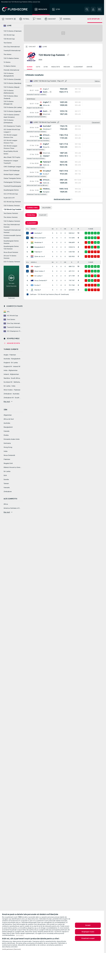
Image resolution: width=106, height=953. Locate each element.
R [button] (71, 229)
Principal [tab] (31, 215)
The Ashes (7, 54)
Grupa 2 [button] (34, 262)
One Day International (12, 47)
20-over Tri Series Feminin (10, 257)
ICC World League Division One (10, 136)
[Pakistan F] (32, 251)
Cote (38, 67)
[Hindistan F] (32, 242)
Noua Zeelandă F (40, 280)
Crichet (32, 47)
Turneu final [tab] (32, 208)
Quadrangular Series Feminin (11, 242)
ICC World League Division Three (10, 147)
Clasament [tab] (31, 223)
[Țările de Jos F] (32, 256)
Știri (46, 67)
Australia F (38, 233)
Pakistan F (38, 252)
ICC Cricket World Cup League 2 (12, 130)
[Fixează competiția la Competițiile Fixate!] (68, 55)
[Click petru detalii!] (63, 91)
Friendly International (11, 70)
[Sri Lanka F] (32, 276)
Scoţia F (37, 285)
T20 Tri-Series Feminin (12, 206)
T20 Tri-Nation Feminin (12, 221)
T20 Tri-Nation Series (11, 58)
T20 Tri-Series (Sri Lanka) (13, 107)
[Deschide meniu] (99, 9)
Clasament (78, 67)
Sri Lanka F (38, 276)
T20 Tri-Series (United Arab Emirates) (11, 116)
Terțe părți (20, 935)
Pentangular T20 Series (12, 182)
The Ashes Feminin (11, 217)
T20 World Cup (9, 39)
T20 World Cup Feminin (12, 209)
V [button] (56, 229)
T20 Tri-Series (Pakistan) (12, 31)
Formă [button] (90, 229)
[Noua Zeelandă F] (32, 280)
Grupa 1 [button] (34, 229)
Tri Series (7, 62)
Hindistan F (38, 242)
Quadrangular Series (11, 190)
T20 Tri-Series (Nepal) (11, 87)
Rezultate (55, 67)
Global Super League (11, 174)
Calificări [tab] (46, 208)
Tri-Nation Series (10, 66)
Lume (44, 47)
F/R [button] (65, 229)
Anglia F (37, 266)
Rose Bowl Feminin (11, 252)
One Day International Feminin (12, 225)
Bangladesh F (39, 247)
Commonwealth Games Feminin (12, 236)
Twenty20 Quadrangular (12, 186)
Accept (88, 925)
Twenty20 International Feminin (12, 231)
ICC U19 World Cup (11, 194)
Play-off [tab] (42, 215)
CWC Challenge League (12, 167)
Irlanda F (37, 290)
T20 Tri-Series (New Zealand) (11, 97)
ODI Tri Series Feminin (12, 262)
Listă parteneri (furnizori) (11, 949)
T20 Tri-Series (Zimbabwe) (9, 121)
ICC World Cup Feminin (12, 202)
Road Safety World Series (11, 152)
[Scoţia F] (32, 285)
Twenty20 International (12, 50)
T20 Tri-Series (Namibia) (12, 83)
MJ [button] (53, 229)
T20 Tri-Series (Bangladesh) (9, 74)
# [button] (26, 229)
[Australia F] (32, 233)
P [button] (78, 229)
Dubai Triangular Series (12, 178)
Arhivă (89, 67)
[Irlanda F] (32, 290)
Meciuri (66, 67)
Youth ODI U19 (9, 198)
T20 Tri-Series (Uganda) (12, 111)
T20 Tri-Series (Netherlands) (9, 91)
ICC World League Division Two (10, 141)
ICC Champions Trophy (12, 126)
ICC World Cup (9, 35)
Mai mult (7, 401)
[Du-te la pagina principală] (16, 9)
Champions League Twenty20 (11, 162)
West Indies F (39, 271)
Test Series (8, 43)
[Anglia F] (32, 266)
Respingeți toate (88, 932)
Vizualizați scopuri (87, 938)
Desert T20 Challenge (12, 170)
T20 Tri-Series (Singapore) (9, 102)
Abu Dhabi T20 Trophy (12, 157)
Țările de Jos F (39, 256)
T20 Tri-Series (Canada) (12, 79)
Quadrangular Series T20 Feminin (11, 247)
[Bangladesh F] (32, 247)
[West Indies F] (32, 271)
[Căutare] (87, 9)
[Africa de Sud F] (32, 237)
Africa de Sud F (40, 238)
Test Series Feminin (11, 213)
